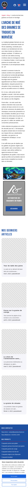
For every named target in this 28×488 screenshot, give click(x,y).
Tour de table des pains (13, 266)
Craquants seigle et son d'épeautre (11, 454)
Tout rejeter (14, 484)
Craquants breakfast (7, 457)
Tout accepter (14, 476)
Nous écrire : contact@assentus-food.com (13, 432)
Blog (8, 15)
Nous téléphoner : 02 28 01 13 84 (11, 434)
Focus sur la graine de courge (13, 311)
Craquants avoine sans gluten (10, 443)
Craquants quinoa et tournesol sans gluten (13, 446)
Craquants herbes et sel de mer (10, 451)
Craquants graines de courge (9, 449)
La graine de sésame (12, 403)
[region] (14, 474)
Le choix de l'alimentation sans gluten (11, 357)
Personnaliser (14, 480)
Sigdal (3, 15)
